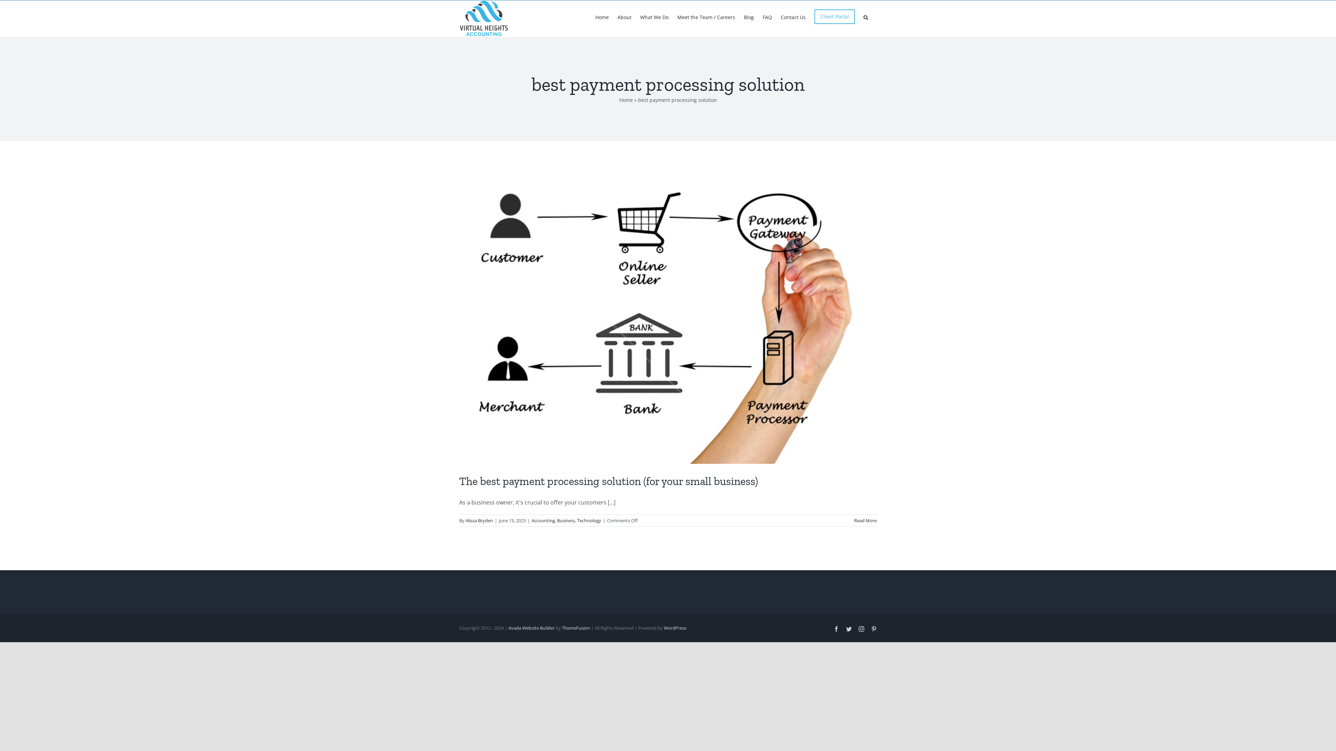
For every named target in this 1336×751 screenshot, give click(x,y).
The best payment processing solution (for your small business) (608, 481)
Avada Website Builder (531, 628)
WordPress (675, 628)
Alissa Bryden (479, 520)
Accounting (543, 520)
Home (626, 100)
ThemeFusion (576, 628)
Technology (589, 520)
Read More (865, 520)
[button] (866, 16)
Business (566, 520)
